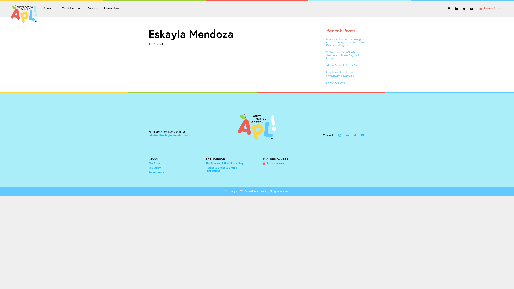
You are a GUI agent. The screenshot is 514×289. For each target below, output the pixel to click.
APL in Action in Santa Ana (342, 65)
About (47, 8)
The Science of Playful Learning (224, 163)
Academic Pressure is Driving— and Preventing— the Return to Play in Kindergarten (345, 42)
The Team (154, 163)
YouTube (472, 9)
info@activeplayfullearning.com (169, 135)
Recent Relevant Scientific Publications (221, 169)
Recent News (111, 8)
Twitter (464, 9)
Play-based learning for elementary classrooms (340, 74)
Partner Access (493, 8)
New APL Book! (335, 82)
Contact (92, 8)
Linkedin (456, 9)
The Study (155, 168)
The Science (69, 8)
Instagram (449, 9)
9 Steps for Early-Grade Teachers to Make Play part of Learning (344, 55)
